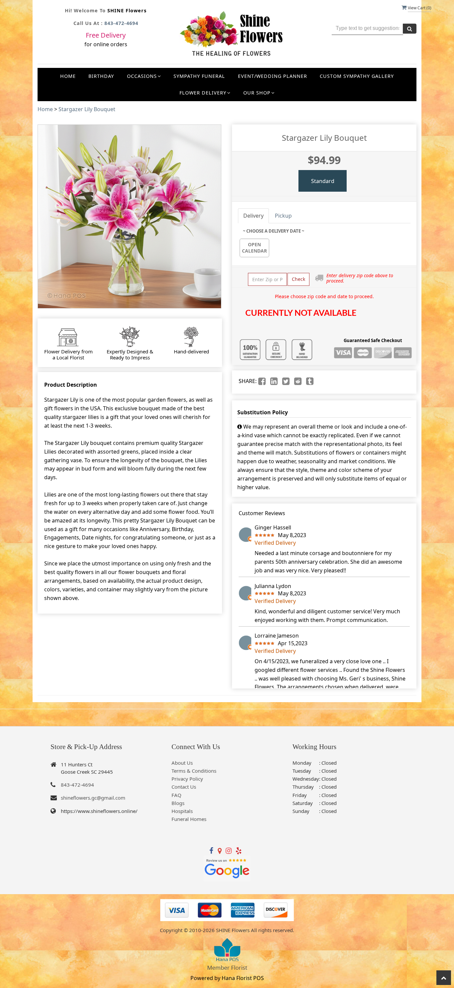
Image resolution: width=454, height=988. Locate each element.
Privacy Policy (187, 778)
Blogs (177, 803)
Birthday (101, 76)
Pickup (283, 215)
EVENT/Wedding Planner (272, 76)
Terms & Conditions (193, 770)
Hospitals (182, 811)
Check (298, 279)
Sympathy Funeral (199, 76)
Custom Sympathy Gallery (357, 76)
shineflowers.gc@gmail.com (93, 797)
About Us (182, 762)
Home (68, 76)
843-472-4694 (121, 23)
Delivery (253, 215)
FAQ (176, 795)
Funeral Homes (188, 819)
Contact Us (183, 786)
